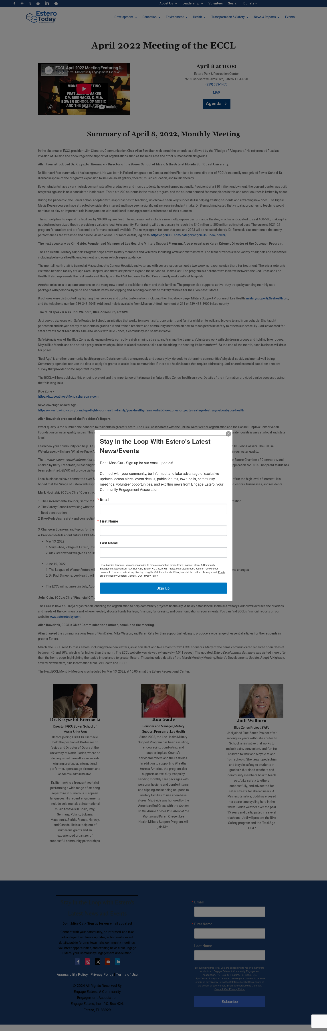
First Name (109, 521)
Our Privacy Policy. (148, 575)
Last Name (109, 543)
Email (104, 499)
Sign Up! (163, 588)
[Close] (228, 433)
